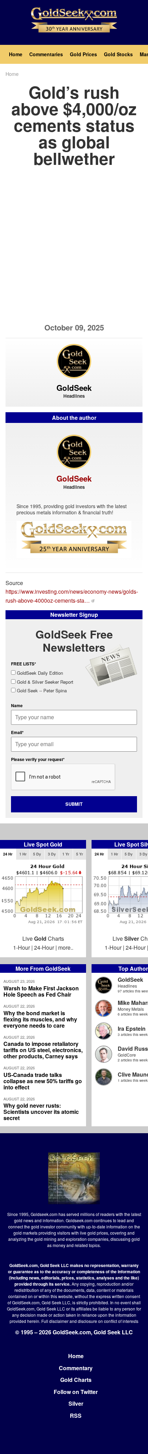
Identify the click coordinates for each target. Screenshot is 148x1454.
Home (15, 54)
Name (17, 705)
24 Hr (7, 854)
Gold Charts (76, 1380)
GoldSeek (130, 979)
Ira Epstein (132, 1028)
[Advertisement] (74, 249)
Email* (17, 732)
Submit (74, 804)
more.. (65, 947)
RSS (76, 1416)
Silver (75, 1403)
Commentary (76, 1368)
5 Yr (79, 854)
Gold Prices (83, 54)
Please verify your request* (38, 759)
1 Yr (65, 854)
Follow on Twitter (76, 1392)
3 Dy (52, 854)
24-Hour (44, 947)
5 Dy (37, 854)
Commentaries (46, 54)
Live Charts (43, 938)
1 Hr (23, 854)
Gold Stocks (118, 54)
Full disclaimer (54, 1321)
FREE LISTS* (23, 664)
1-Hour (21, 947)
